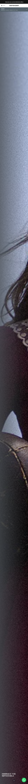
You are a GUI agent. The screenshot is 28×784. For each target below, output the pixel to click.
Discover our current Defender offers (14, 2)
